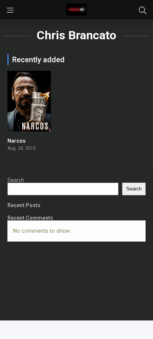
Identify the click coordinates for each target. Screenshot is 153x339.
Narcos (16, 141)
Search (15, 180)
